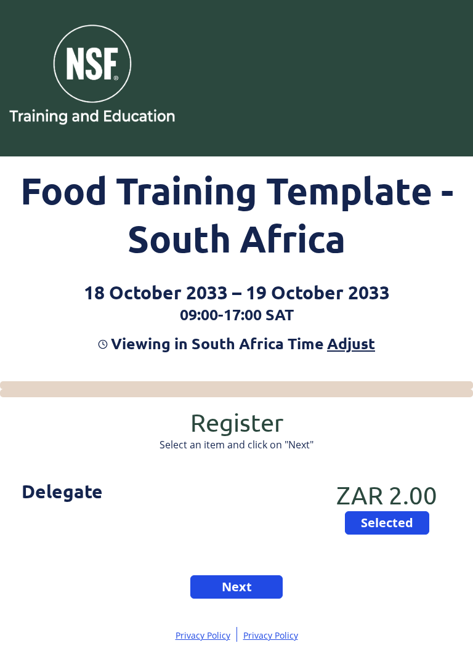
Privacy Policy (203, 635)
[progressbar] (236, 385)
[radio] (387, 523)
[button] (349, 343)
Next (237, 586)
